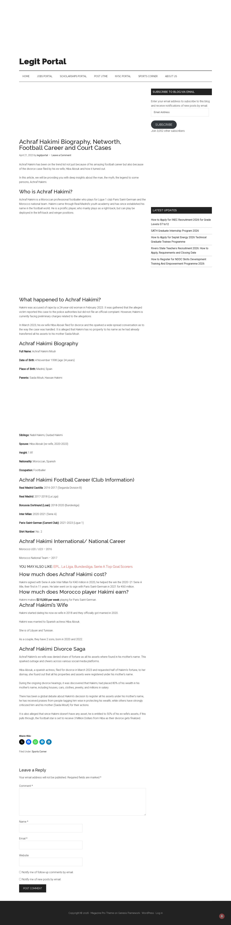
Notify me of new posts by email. (41, 879)
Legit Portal (42, 61)
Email (23, 838)
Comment (26, 785)
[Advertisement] (115, 23)
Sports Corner (39, 751)
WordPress (148, 913)
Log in (159, 913)
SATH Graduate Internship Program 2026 (175, 230)
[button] (82, 574)
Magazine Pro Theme (102, 913)
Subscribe (163, 124)
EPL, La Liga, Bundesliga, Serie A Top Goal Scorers (93, 567)
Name (23, 821)
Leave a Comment (61, 155)
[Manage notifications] (222, 916)
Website (24, 855)
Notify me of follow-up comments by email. (48, 872)
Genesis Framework (129, 913)
